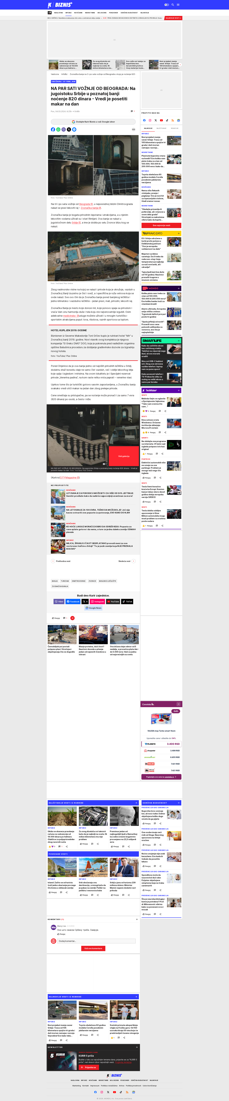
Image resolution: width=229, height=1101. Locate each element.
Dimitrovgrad (78, 581)
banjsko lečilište (107, 581)
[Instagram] (150, 120)
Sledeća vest (124, 561)
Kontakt (85, 1086)
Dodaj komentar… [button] (67, 941)
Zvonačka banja (89, 207)
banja (55, 581)
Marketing (76, 1086)
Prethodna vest (63, 561)
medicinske (69, 315)
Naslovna (55, 74)
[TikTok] (167, 120)
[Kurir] (60, 4)
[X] (156, 120)
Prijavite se (90, 1067)
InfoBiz (64, 74)
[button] (133, 111)
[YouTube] (161, 120)
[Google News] (178, 120)
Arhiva (121, 1086)
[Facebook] (144, 120)
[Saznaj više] (137, 1047)
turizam (65, 581)
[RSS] (173, 120)
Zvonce (92, 581)
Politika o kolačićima (109, 1086)
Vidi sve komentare (93, 948)
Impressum (94, 1086)
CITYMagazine (68, 477)
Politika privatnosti (133, 1086)
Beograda (84, 204)
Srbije (75, 222)
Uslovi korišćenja (150, 1086)
